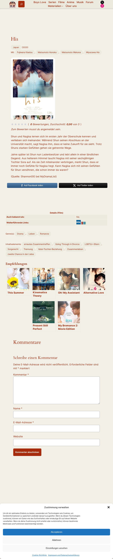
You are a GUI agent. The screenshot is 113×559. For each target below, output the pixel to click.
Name (17, 408)
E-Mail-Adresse (23, 422)
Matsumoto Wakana (71, 52)
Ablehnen (56, 540)
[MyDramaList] (78, 222)
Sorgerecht (13, 249)
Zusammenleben (75, 249)
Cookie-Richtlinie (39, 555)
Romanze (44, 233)
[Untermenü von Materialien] (62, 6)
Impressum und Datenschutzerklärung (63, 555)
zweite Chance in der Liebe (21, 254)
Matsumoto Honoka (47, 52)
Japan (16, 47)
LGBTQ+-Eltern (92, 244)
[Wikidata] (83, 223)
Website (18, 436)
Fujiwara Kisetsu (25, 52)
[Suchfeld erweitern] (21, 4)
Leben (32, 233)
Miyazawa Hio (92, 52)
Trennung (28, 249)
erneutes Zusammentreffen (37, 244)
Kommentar (21, 374)
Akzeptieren (56, 532)
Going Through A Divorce (67, 244)
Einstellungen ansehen (56, 548)
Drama (20, 233)
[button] (108, 507)
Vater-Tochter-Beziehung (50, 249)
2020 (25, 47)
